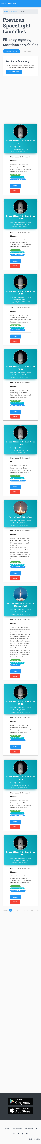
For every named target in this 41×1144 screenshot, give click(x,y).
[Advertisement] (20, 99)
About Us (6, 1129)
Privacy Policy (17, 1129)
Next (37, 910)
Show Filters (27, 51)
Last (32, 910)
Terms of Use (29, 1129)
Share (15, 190)
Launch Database (14, 72)
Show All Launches (11, 51)
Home (6, 12)
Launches (14, 12)
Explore (15, 186)
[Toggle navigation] (37, 3)
